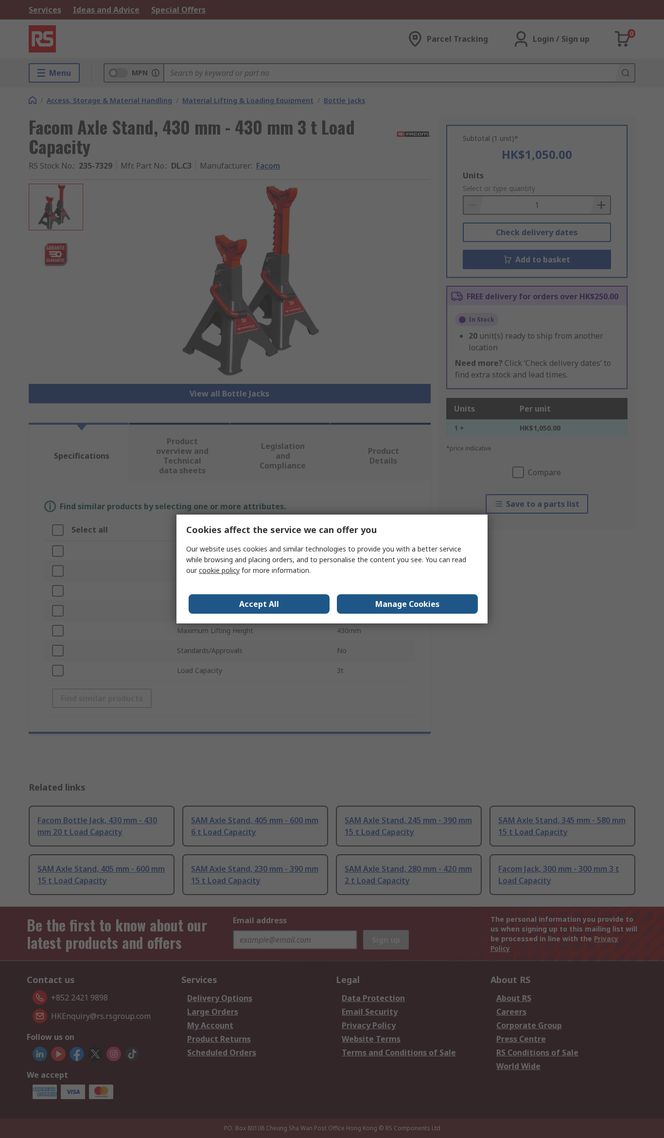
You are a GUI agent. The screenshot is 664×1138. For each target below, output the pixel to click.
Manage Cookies (407, 604)
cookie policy (219, 570)
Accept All (259, 604)
